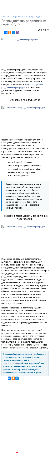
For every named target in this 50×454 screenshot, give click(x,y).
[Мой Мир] (13, 32)
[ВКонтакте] (6, 32)
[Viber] (17, 32)
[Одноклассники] (9, 32)
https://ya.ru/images (12, 363)
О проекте (22, 445)
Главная (5, 16)
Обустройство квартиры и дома (27, 16)
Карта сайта (23, 449)
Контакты (21, 442)
